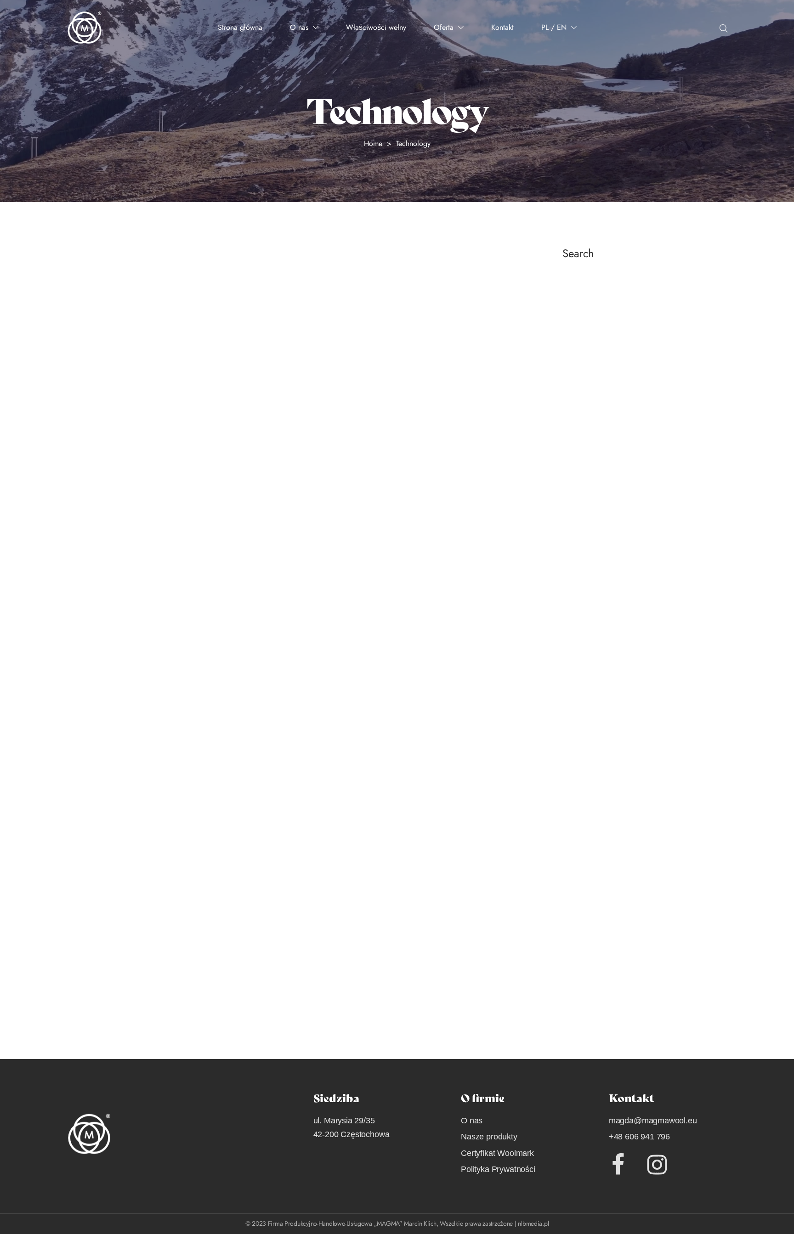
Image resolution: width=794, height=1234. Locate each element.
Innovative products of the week (149, 882)
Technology (84, 515)
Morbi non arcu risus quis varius (153, 498)
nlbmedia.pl (533, 1223)
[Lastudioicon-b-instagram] (657, 1164)
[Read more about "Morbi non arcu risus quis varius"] (281, 364)
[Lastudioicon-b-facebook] (618, 1164)
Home (373, 143)
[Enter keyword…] (724, 28)
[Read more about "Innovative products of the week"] (281, 749)
